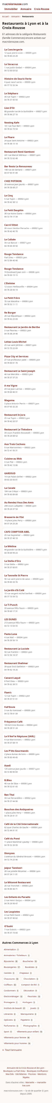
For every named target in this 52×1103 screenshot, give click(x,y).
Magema (9, 400)
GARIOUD (9, 473)
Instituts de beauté (13, 1008)
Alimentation (10, 949)
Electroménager (11, 996)
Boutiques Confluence (37, 1071)
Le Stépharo (11, 93)
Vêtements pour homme (15, 1043)
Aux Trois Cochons (14, 444)
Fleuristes (32, 996)
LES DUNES (10, 619)
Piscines (32, 1074)
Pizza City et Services (16, 356)
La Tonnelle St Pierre (16, 575)
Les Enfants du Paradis (17, 897)
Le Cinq (8, 195)
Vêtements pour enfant (28, 1031)
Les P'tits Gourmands (16, 750)
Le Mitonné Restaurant (17, 882)
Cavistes (8, 973)
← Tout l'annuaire (12, 1049)
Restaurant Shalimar (16, 663)
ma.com (15, 4)
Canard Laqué (12, 677)
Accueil (5, 16)
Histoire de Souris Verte (17, 78)
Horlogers (27, 1002)
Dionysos (9, 853)
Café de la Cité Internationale (21, 824)
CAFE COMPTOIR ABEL (17, 531)
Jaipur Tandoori (13, 867)
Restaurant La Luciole (16, 648)
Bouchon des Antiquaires (18, 809)
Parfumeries (9, 1025)
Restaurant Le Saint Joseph (19, 371)
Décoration (29, 990)
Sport (6, 1031)
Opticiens (8, 1020)
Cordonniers (10, 990)
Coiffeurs (8, 984)
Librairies (8, 1014)
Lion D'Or (9, 107)
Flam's (7, 692)
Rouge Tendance (13, 254)
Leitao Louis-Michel (15, 341)
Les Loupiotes (12, 911)
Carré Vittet (11, 224)
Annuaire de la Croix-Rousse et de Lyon (25, 1068)
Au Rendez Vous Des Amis (19, 502)
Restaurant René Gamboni (19, 151)
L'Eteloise (9, 283)
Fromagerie (9, 1002)
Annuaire (26, 9)
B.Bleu (8, 780)
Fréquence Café (13, 721)
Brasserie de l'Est (14, 517)
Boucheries (28, 961)
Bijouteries (9, 961)
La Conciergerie (13, 49)
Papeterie (25, 1020)
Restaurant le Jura (14, 414)
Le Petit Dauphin (13, 210)
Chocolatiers (29, 978)
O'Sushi (8, 926)
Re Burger (10, 312)
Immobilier (11, 9)
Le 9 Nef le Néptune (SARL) (19, 736)
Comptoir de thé (29, 984)
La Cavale (9, 488)
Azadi (7, 765)
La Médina (10, 546)
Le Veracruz (11, 64)
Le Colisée (10, 239)
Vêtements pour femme (15, 1037)
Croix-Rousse (41, 9)
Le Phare (9, 137)
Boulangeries (10, 967)
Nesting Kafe (11, 122)
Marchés (10, 1074)
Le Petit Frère (12, 297)
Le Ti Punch (10, 604)
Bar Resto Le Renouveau (18, 166)
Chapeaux (24, 973)
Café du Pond (12, 838)
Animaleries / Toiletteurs (15, 955)
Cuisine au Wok (13, 458)
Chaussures (9, 978)
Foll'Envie (9, 707)
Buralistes (29, 967)
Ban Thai (9, 794)
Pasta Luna (10, 634)
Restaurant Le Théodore (18, 429)
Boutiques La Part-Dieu (14, 1071)
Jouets (33, 1008)
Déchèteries (21, 1074)
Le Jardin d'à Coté (14, 590)
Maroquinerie (27, 1014)
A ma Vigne (10, 385)
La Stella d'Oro (12, 561)
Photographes (30, 1025)
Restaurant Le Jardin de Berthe (22, 327)
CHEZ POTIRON (13, 181)
